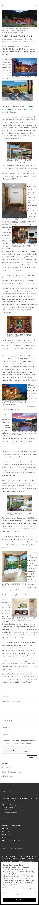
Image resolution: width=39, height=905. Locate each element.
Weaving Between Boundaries (12, 772)
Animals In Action (7, 776)
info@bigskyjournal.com (10, 812)
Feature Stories (8, 39)
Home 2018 (19, 39)
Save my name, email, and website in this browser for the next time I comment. (19, 742)
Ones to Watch (7, 768)
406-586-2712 (7, 809)
